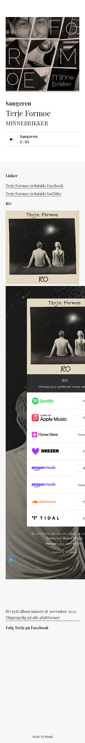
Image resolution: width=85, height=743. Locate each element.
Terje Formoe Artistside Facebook (34, 185)
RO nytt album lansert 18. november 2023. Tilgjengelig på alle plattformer (41, 614)
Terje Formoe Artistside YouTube (33, 193)
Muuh (49, 736)
